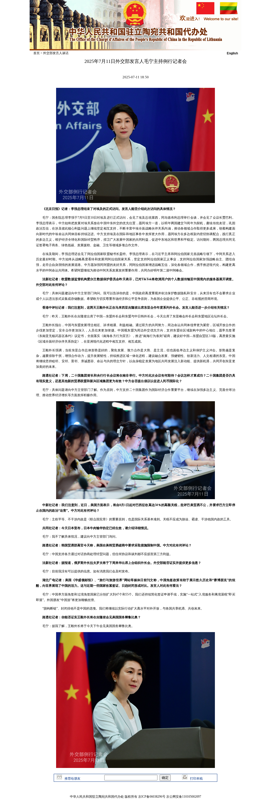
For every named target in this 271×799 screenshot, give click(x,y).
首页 (36, 53)
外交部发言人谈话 (56, 53)
